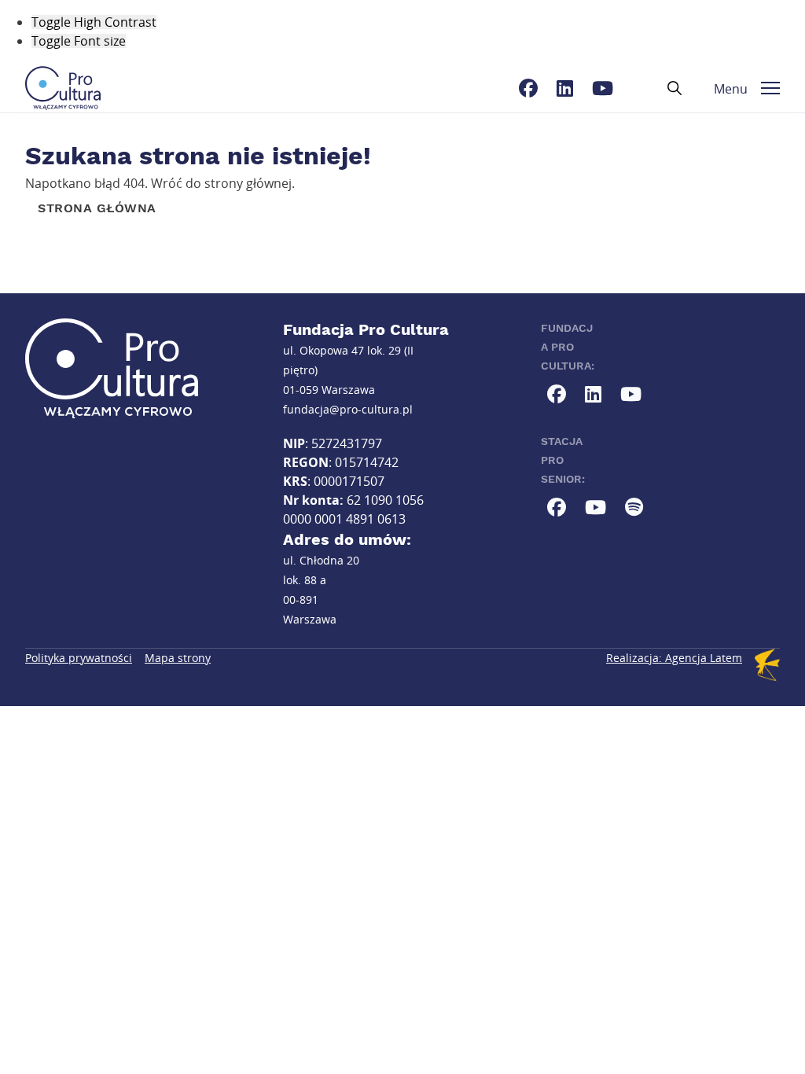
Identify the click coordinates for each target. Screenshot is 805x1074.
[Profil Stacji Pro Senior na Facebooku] (556, 507)
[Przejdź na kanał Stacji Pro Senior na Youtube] (595, 507)
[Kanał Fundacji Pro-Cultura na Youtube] (602, 88)
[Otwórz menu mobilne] (770, 88)
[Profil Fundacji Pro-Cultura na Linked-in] (565, 88)
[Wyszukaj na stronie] (674, 88)
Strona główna (97, 207)
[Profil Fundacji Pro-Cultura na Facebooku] (528, 88)
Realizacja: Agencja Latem (674, 657)
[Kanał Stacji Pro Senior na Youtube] (634, 507)
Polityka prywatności (78, 657)
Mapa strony (178, 657)
